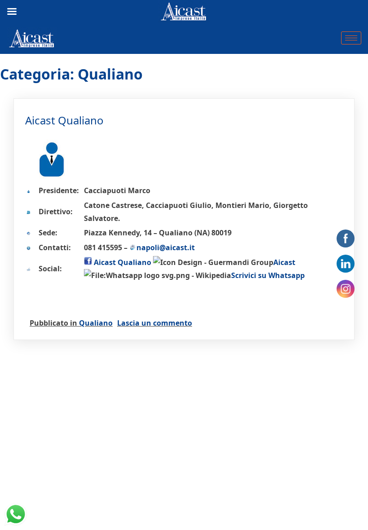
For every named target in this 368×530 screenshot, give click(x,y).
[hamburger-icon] (351, 37)
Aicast (284, 262)
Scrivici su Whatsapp (268, 275)
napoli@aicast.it (165, 247)
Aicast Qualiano (64, 120)
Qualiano (96, 323)
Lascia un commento (154, 323)
